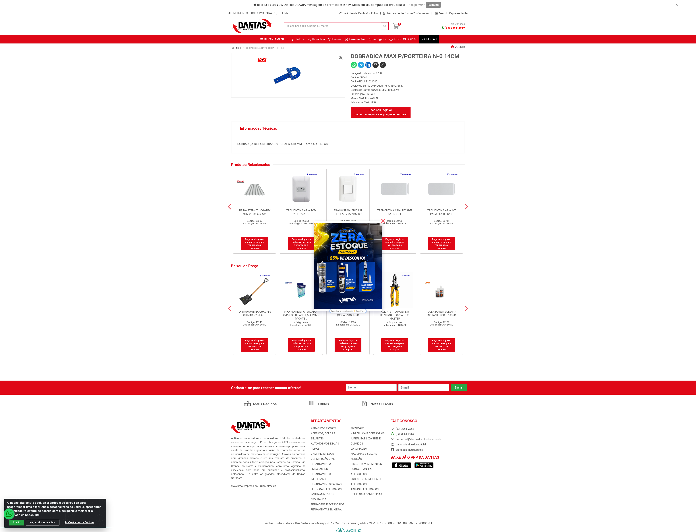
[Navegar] (229, 206)
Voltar (459, 47)
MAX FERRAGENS (369, 98)
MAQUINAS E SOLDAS (364, 453)
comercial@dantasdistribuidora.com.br (418, 439)
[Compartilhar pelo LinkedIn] (368, 65)
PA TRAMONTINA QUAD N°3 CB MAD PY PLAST (254, 313)
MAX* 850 (370, 102)
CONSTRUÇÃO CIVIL (323, 458)
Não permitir (416, 5)
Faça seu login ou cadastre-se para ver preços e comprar (381, 112)
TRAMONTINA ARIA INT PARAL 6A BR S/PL (441, 212)
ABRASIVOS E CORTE (323, 428)
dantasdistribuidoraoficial (410, 444)
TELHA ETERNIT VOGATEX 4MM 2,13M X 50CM (254, 212)
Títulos (323, 404)
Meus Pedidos (264, 404)
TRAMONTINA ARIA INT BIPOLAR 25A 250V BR (348, 212)
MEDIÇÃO (356, 458)
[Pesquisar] (385, 26)
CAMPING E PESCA (322, 453)
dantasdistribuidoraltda (409, 449)
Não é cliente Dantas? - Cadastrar (408, 13)
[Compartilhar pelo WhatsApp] (354, 65)
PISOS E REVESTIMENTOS (366, 464)
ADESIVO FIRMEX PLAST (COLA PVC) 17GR (348, 313)
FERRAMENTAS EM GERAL (326, 509)
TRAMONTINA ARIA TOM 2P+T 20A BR (301, 212)
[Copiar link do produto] (383, 65)
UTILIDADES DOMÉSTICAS (366, 494)
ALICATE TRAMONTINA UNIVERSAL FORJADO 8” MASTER (394, 315)
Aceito (16, 522)
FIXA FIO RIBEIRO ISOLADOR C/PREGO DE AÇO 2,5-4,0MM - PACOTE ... (301, 315)
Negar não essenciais (43, 522)
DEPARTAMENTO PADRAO (326, 484)
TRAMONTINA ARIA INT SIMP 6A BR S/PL (395, 212)
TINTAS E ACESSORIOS (365, 489)
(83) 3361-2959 (455, 27)
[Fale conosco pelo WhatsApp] (9, 513)
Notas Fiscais (381, 404)
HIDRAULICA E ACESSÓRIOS (368, 433)
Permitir (433, 5)
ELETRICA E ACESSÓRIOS (326, 489)
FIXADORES (357, 428)
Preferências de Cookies (79, 522)
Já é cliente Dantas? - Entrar (360, 13)
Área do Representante (453, 13)
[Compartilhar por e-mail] (375, 65)
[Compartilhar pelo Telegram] (361, 65)
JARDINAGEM (359, 448)
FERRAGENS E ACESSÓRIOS (327, 504)
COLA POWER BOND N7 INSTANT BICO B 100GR (441, 313)
